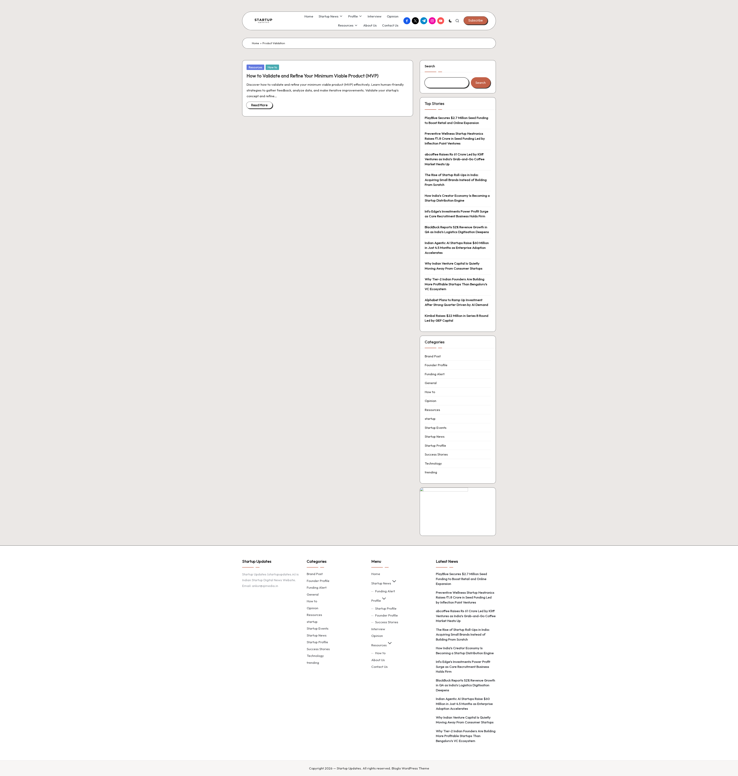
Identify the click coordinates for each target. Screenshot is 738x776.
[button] (476, 20)
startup (430, 419)
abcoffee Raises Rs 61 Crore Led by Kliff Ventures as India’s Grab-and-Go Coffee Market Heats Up (455, 159)
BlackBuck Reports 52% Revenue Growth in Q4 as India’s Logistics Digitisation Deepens (457, 229)
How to (272, 67)
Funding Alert (435, 374)
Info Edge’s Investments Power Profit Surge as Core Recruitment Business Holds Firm (456, 213)
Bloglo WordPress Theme (410, 768)
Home (255, 43)
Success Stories (436, 454)
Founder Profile (436, 365)
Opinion (430, 401)
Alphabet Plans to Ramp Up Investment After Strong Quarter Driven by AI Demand (456, 302)
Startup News (435, 436)
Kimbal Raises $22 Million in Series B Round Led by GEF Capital (456, 318)
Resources (255, 67)
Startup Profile (435, 445)
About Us (378, 660)
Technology (433, 463)
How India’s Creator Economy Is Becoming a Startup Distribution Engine (457, 198)
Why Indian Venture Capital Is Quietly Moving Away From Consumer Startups (453, 265)
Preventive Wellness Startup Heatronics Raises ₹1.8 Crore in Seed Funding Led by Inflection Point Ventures (455, 138)
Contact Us (379, 667)
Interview (378, 629)
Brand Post (433, 356)
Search (430, 66)
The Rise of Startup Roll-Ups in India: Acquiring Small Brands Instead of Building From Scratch (456, 180)
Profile (376, 600)
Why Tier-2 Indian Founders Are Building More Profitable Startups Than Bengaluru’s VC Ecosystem (456, 284)
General (431, 383)
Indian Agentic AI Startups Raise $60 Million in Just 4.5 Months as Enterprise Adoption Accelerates (457, 248)
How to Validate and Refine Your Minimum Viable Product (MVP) (312, 76)
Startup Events (435, 428)
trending (431, 472)
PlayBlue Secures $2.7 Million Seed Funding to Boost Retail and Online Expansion (456, 120)
